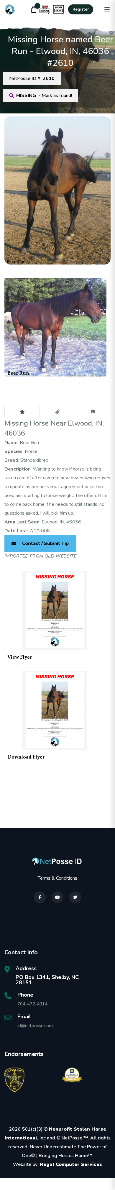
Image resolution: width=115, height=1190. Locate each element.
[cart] (34, 9)
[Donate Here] (45, 9)
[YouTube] (57, 897)
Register (81, 9)
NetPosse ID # (32, 78)
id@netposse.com (35, 1026)
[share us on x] (75, 897)
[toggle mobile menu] (107, 9)
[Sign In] (58, 9)
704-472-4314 (32, 1004)
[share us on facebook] (40, 897)
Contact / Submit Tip (45, 543)
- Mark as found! (44, 95)
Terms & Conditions (57, 878)
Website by (57, 1164)
